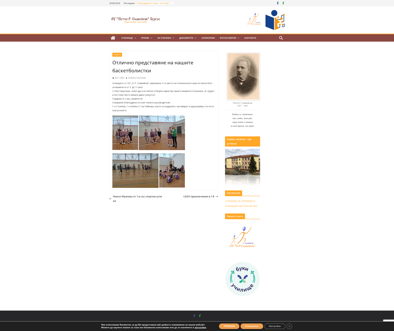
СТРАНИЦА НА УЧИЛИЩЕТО (240, 201)
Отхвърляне (252, 326)
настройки (200, 327)
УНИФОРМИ (208, 37)
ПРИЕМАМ (229, 326)
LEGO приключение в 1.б (198, 196)
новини (117, 55)
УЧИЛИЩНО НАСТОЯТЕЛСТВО (241, 206)
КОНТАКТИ (250, 37)
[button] (134, 38)
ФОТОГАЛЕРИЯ (228, 37)
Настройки (275, 326)
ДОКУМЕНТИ (186, 37)
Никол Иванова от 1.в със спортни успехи (137, 199)
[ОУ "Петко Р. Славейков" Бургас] (113, 38)
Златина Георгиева (137, 77)
